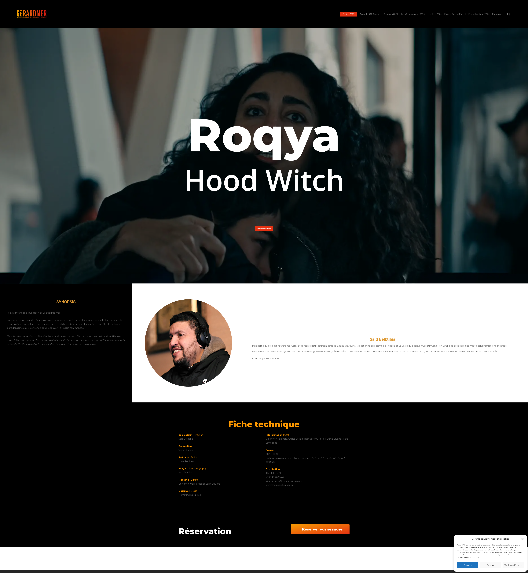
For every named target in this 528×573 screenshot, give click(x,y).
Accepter (468, 565)
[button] (522, 539)
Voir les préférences (513, 565)
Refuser (490, 565)
